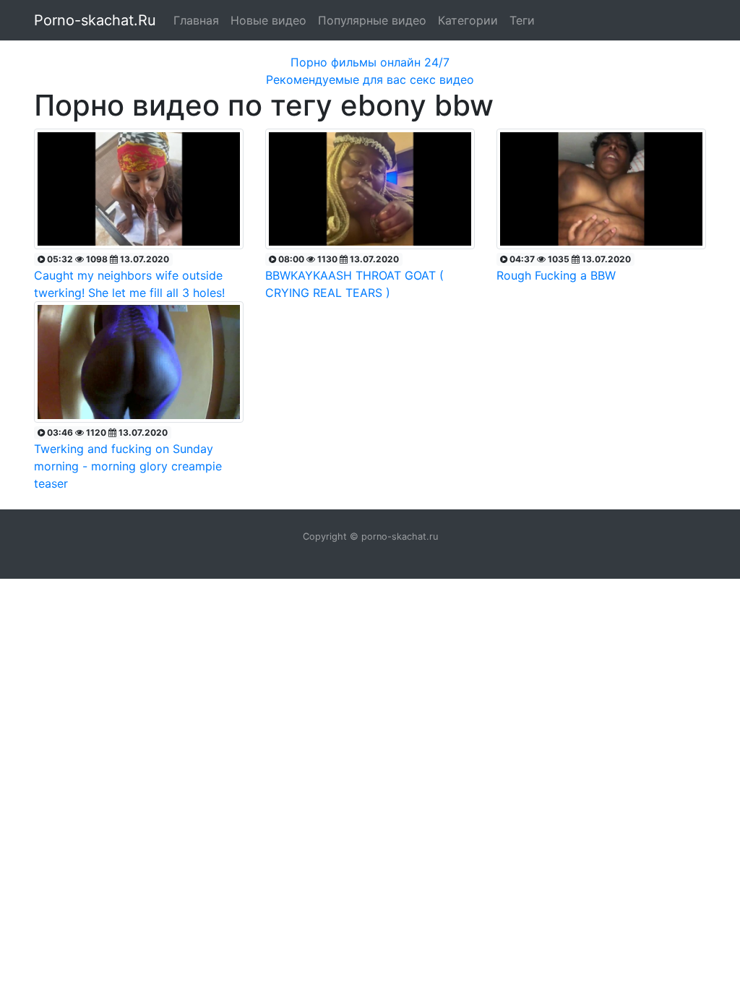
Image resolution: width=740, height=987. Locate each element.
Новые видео (268, 20)
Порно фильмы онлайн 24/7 (370, 62)
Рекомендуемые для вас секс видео (370, 79)
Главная (196, 20)
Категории (468, 20)
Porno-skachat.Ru (95, 20)
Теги (522, 20)
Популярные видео (372, 20)
